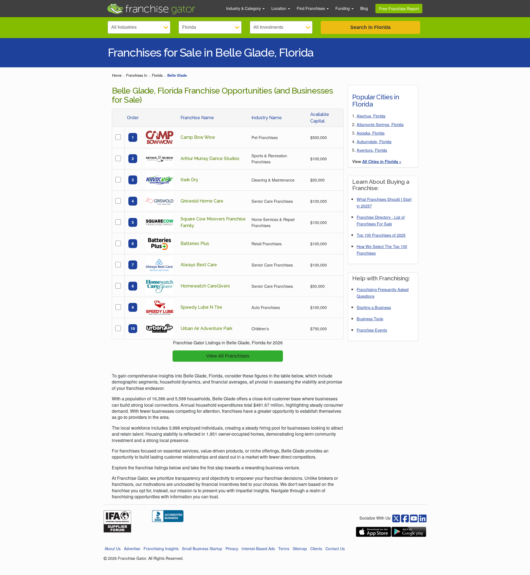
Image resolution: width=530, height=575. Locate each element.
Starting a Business (374, 307)
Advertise (132, 548)
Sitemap (300, 548)
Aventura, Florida (372, 150)
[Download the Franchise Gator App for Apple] (373, 532)
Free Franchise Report (399, 8)
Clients (316, 548)
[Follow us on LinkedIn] (422, 518)
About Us (113, 548)
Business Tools (370, 318)
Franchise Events (372, 330)
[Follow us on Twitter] (405, 518)
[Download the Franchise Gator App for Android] (408, 532)
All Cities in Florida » (381, 161)
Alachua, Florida (371, 116)
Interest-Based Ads (258, 548)
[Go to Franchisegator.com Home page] (163, 8)
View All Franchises (227, 356)
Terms (283, 548)
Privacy (232, 548)
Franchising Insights (161, 548)
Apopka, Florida (371, 133)
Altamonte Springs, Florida (380, 124)
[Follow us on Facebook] (396, 518)
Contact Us (335, 548)
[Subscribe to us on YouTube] (414, 518)
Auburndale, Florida (374, 141)
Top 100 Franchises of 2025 (381, 235)
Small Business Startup (202, 548)
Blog (364, 8)
